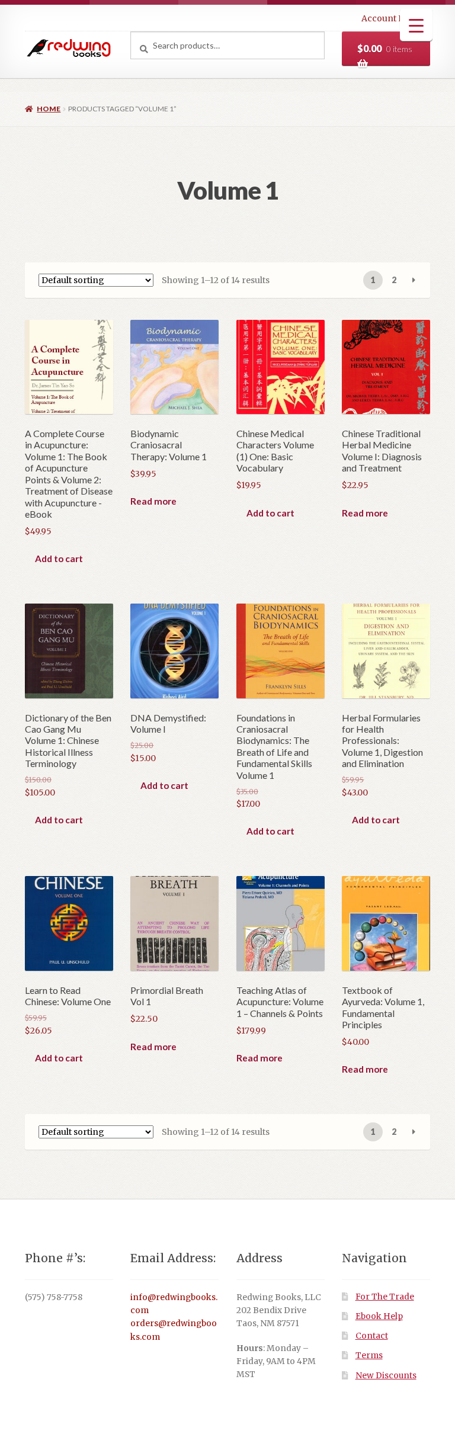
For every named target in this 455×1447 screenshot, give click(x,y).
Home (48, 108)
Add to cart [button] (59, 558)
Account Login (392, 18)
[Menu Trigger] (416, 25)
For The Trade (384, 1297)
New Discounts (385, 1376)
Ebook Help (379, 1316)
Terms (369, 1355)
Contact (371, 1336)
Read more (153, 501)
